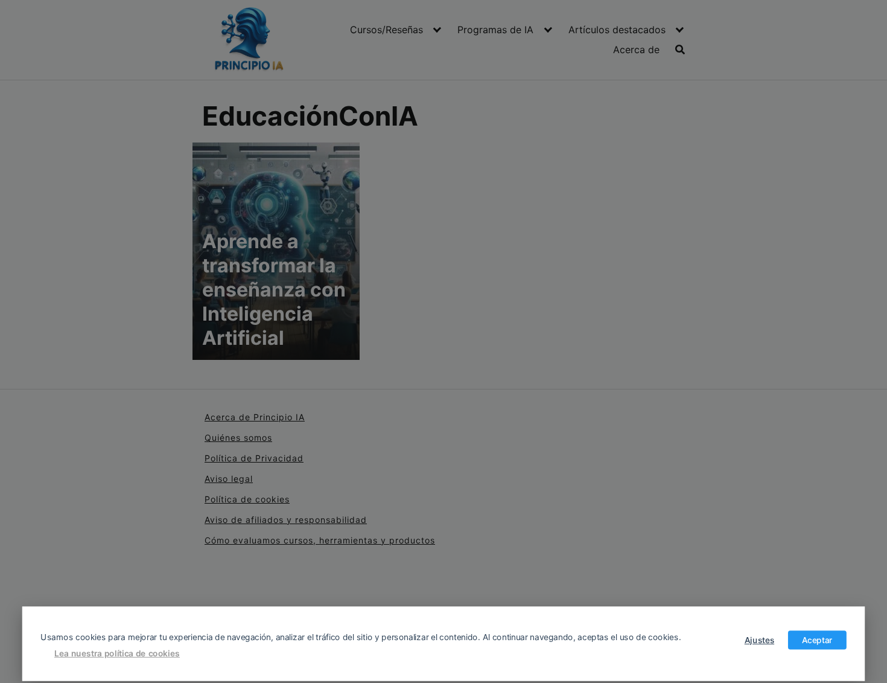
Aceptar (817, 639)
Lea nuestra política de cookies (117, 653)
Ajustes (759, 639)
